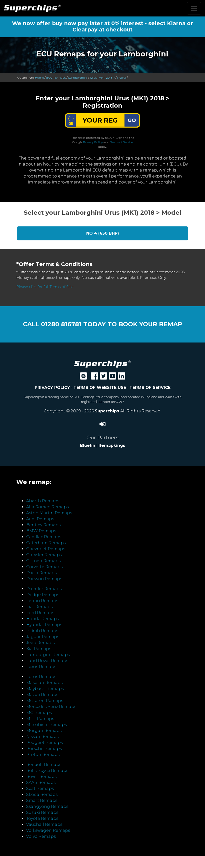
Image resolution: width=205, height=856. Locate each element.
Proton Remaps (43, 754)
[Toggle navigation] (194, 8)
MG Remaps (39, 712)
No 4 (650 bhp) (102, 233)
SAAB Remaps (41, 782)
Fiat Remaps (39, 606)
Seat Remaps (40, 788)
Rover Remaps (41, 776)
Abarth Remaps (42, 501)
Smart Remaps (41, 800)
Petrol (121, 77)
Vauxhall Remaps (44, 824)
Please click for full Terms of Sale (45, 287)
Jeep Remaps (40, 642)
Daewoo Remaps (44, 578)
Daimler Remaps (44, 588)
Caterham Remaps (46, 542)
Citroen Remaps (43, 560)
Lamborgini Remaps (48, 654)
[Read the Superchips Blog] (83, 377)
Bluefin (87, 445)
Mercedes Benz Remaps (51, 706)
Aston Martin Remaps (49, 513)
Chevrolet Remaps (45, 548)
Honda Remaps (42, 618)
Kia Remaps (38, 648)
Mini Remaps (40, 718)
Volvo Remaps (41, 836)
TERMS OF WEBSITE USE (100, 387)
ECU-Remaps (56, 77)
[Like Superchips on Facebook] (94, 377)
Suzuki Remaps (42, 812)
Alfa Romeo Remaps (47, 507)
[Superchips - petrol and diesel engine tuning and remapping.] (102, 363)
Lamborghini (78, 77)
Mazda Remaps (42, 694)
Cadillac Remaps (43, 536)
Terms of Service (121, 142)
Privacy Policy (93, 142)
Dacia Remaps (41, 572)
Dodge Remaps (42, 594)
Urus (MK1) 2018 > (102, 77)
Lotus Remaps (41, 676)
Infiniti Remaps (42, 630)
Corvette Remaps (44, 566)
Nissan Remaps (42, 736)
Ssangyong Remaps (47, 806)
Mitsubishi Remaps (46, 724)
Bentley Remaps (43, 524)
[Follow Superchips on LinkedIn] (121, 377)
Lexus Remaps (41, 666)
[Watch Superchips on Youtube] (112, 377)
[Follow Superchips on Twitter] (103, 377)
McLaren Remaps (44, 700)
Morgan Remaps (44, 730)
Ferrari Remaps (42, 600)
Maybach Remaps (45, 688)
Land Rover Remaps (47, 660)
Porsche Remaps (44, 748)
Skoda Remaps (42, 794)
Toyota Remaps (42, 818)
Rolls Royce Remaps (47, 770)
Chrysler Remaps (44, 554)
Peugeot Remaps (44, 742)
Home (39, 77)
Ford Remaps (40, 612)
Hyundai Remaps (44, 624)
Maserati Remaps (44, 682)
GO (132, 120)
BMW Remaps (41, 530)
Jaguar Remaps (42, 636)
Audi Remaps (40, 518)
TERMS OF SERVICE (150, 387)
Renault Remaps (43, 764)
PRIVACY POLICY (52, 387)
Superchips (107, 411)
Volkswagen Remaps (48, 830)
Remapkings (111, 445)
